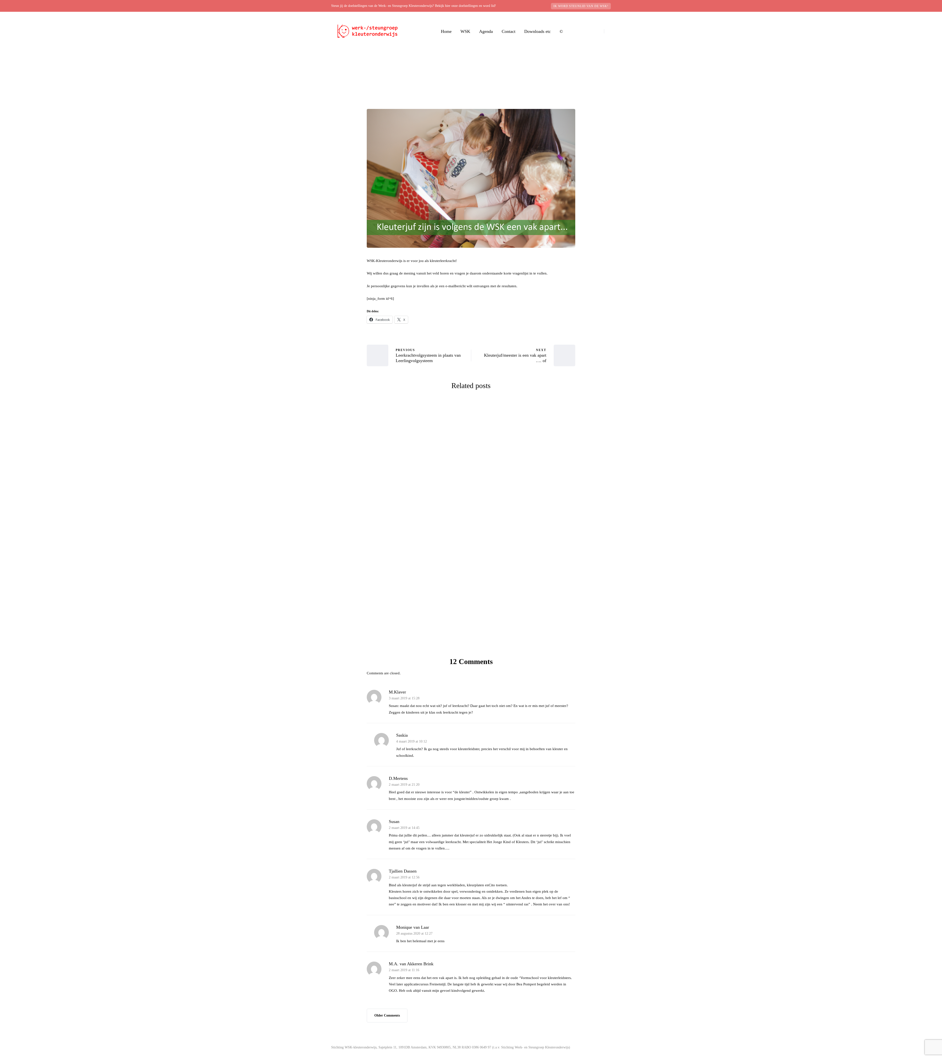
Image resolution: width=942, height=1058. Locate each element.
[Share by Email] (342, 384)
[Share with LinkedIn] (342, 359)
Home (446, 31)
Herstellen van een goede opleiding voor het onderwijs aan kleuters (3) (525, 585)
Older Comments (387, 1015)
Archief (478, 103)
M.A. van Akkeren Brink (411, 963)
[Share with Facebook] (342, 335)
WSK (465, 31)
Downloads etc (537, 31)
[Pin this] (342, 372)
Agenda (486, 31)
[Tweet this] (342, 347)
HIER (429, 637)
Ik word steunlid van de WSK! (580, 6)
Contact (508, 31)
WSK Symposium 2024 (417, 486)
